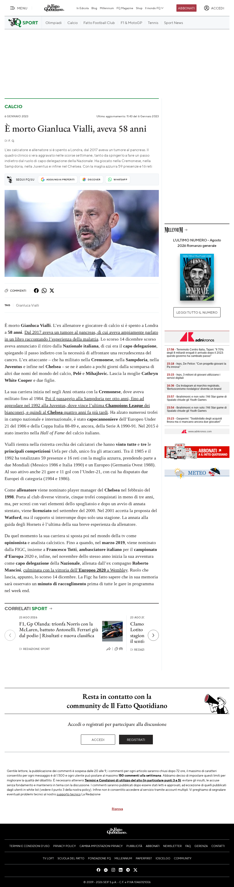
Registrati (136, 739)
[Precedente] (10, 635)
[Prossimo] (153, 635)
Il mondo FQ (152, 8)
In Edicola (83, 8)
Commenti (18, 290)
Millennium (107, 8)
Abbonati (186, 8)
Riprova (117, 809)
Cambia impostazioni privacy (101, 846)
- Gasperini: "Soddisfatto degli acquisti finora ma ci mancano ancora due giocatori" (194, 420)
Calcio (13, 106)
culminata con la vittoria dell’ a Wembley (75, 569)
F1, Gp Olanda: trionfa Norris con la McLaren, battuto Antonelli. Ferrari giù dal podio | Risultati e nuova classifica (58, 629)
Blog (94, 8)
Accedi (98, 739)
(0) (121, 648)
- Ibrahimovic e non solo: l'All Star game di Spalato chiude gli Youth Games (197, 398)
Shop (139, 8)
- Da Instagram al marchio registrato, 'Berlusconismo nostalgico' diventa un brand (194, 387)
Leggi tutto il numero (196, 312)
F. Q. (10, 140)
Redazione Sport (34, 649)
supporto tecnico (69, 794)
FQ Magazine (125, 8)
